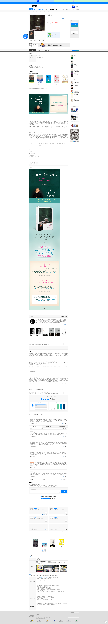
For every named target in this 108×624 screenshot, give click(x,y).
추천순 (64, 428)
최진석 (32, 316)
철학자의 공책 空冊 (44, 337)
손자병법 (75, 55)
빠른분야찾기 (31, 9)
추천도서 (75, 9)
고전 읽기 (37, 66)
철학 (71, 107)
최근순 (62, 428)
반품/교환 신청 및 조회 (42, 577)
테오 (63, 84)
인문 (32, 66)
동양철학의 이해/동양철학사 (39, 67)
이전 (31, 428)
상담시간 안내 (77, 617)
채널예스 (46, 9)
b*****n (64, 514)
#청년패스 (30, 73)
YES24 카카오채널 (70, 612)
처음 (30, 428)
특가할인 (73, 9)
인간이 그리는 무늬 (63, 337)
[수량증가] (76, 22)
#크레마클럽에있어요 (34, 73)
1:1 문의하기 (69, 617)
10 (42, 428)
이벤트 (39, 9)
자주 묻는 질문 (73, 617)
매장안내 (43, 9)
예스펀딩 (50, 9)
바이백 (41, 9)
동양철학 (34, 67)
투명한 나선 (38, 84)
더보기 (77, 54)
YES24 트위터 (72, 612)
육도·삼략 (75, 73)
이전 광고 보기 (78, 7)
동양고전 (40, 66)
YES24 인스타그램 (73, 612)
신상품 (37, 9)
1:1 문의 (46, 577)
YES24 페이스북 (71, 612)
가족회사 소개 (76, 612)
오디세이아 (30, 84)
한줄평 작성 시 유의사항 (66, 489)
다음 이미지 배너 (67, 104)
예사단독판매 (66, 9)
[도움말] (50, 23)
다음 (43, 428)
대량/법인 (78, 9)
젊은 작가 (63, 9)
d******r (44, 523)
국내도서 (30, 66)
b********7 (72, 121)
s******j (44, 514)
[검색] (60, 6)
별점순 (66, 428)
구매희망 (72, 115)
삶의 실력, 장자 (38, 337)
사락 (48, 9)
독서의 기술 (55, 84)
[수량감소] (72, 22)
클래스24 (53, 9)
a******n (64, 523)
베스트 (34, 9)
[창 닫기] (59, 32)
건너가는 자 (56, 337)
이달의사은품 (69, 9)
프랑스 (53, 35)
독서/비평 (34, 66)
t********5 (72, 106)
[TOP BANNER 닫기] (107, 1)
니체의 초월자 (47, 84)
